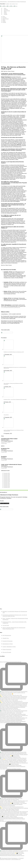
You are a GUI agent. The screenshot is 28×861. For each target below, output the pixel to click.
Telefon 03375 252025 (5, 442)
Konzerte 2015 (7, 484)
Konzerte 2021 (7, 477)
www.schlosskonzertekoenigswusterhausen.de (10, 307)
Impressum (2, 859)
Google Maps (4, 443)
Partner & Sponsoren (7, 649)
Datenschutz (7, 859)
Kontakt (21, 858)
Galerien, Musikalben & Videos (9, 646)
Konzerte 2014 (7, 486)
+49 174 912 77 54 (13, 3)
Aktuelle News (6, 638)
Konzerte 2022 (7, 476)
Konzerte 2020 (7, 479)
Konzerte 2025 (7, 473)
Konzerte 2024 (7, 474)
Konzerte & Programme (7, 641)
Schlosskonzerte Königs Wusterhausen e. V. (10, 858)
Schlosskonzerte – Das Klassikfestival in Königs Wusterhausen (13, 1)
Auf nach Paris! (6, 414)
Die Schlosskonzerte (7, 635)
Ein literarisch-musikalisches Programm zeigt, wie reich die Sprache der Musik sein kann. (15, 615)
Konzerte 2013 (7, 487)
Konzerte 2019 (7, 480)
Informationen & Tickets (8, 643)
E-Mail (7, 3)
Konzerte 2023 (7, 475)
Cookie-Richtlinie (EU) (16, 859)
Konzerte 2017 (7, 482)
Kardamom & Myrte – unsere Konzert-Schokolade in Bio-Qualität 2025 (15, 399)
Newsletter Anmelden (4, 503)
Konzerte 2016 (7, 483)
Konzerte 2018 (7, 481)
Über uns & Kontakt (7, 652)
